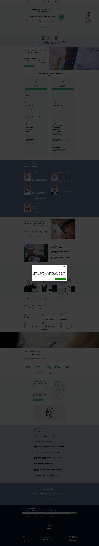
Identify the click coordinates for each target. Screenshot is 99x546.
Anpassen (49, 279)
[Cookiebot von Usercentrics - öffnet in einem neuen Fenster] (62, 266)
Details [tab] (49, 268)
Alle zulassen (60, 279)
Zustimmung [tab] (38, 268)
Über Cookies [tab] (61, 268)
